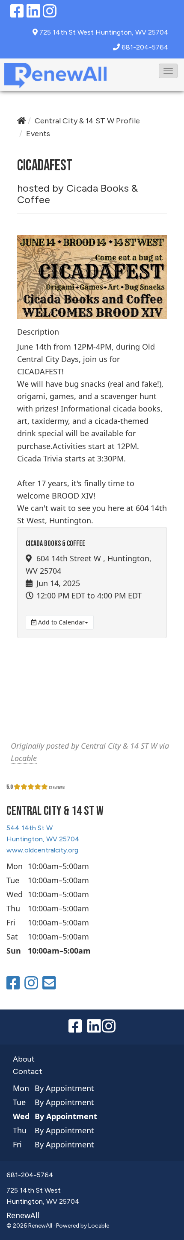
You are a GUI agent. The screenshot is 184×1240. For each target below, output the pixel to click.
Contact (27, 1071)
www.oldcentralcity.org (42, 850)
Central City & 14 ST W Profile (87, 120)
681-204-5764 (145, 47)
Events (38, 133)
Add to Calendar (60, 622)
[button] (168, 71)
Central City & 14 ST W (119, 746)
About (24, 1059)
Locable (24, 758)
